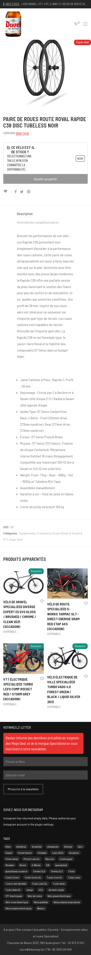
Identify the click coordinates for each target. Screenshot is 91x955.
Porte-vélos (12, 858)
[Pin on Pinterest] (29, 192)
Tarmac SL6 (39, 871)
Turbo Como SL (33, 877)
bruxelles (36, 846)
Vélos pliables (41, 902)
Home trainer (25, 852)
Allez (8, 846)
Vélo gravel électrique (58, 895)
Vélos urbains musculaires (66, 902)
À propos (9, 929)
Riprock (50, 858)
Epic (80, 846)
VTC (41, 889)
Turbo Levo (74, 877)
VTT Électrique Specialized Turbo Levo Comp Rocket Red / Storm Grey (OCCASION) (18, 689)
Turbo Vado (59, 883)
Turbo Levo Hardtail (16, 883)
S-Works (36, 865)
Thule (71, 871)
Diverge (68, 846)
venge (30, 889)
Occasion (74, 852)
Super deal (16, 539)
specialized (61, 865)
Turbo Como (12, 877)
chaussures (52, 846)
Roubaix (10, 865)
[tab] (45, 214)
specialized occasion (16, 871)
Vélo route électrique (17, 902)
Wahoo (41, 908)
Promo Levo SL (32, 858)
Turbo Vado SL (13, 889)
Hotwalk (42, 852)
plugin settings (44, 824)
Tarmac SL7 (57, 871)
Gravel (9, 852)
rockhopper (66, 858)
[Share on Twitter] (22, 192)
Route (23, 865)
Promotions (44, 533)
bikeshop (21, 846)
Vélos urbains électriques (18, 908)
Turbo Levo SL (39, 883)
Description (25, 214)
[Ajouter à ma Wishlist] (7, 191)
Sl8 (47, 865)
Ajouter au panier (45, 179)
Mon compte (24, 929)
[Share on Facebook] (15, 192)
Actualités (40, 929)
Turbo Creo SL (54, 877)
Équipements (27, 533)
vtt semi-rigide (56, 889)
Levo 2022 (57, 852)
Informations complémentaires (38, 222)
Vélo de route (35, 895)
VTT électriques (14, 895)
